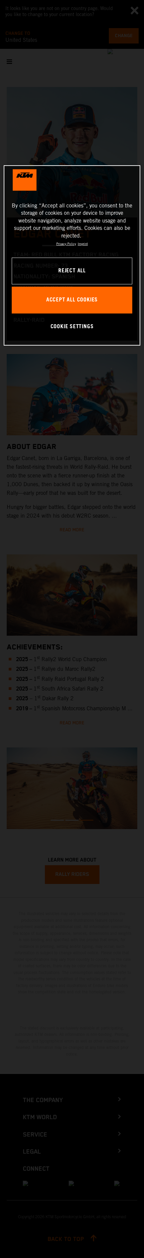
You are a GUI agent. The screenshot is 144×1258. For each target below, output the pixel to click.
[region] (72, 255)
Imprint (83, 244)
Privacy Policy (66, 244)
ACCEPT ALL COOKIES (72, 300)
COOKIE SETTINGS (72, 327)
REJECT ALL (72, 271)
